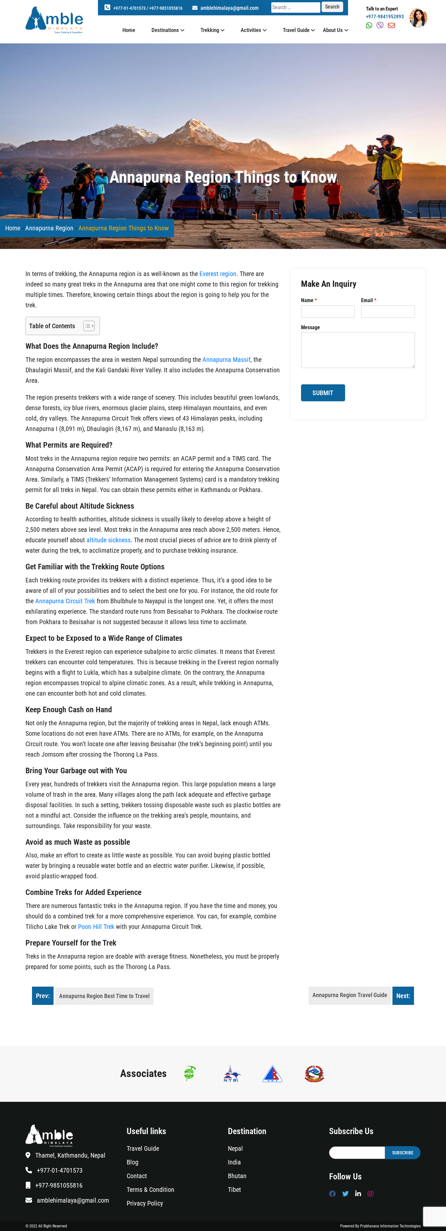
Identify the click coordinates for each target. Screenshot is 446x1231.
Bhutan (237, 1176)
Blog (132, 1162)
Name (309, 300)
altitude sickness (109, 540)
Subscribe (402, 1152)
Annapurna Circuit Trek (65, 601)
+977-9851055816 (166, 8)
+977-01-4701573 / (131, 8)
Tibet (234, 1189)
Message (310, 327)
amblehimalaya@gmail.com (229, 8)
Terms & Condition (150, 1189)
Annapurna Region (49, 228)
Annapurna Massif (226, 359)
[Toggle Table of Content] (85, 325)
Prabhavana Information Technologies (390, 1226)
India (234, 1162)
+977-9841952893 (385, 17)
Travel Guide (296, 30)
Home (128, 30)
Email (368, 300)
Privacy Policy (145, 1203)
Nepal (235, 1148)
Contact (137, 1176)
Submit (322, 393)
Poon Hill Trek (96, 927)
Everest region (217, 274)
